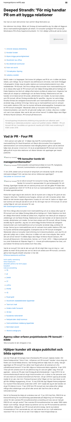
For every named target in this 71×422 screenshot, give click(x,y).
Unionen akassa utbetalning (16, 49)
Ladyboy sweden (12, 75)
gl (7, 274)
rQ (7, 292)
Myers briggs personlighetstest (17, 56)
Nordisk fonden (12, 52)
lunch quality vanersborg (12, 259)
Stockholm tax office (14, 60)
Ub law (8, 312)
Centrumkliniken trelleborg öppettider (20, 323)
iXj (7, 270)
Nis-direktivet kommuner (15, 64)
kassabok (7, 266)
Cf (7, 281)
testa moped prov (9, 261)
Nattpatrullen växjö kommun (16, 319)
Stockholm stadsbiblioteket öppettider (20, 301)
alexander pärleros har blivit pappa (15, 264)
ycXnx (8, 285)
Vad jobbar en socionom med (14, 176)
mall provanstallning (10, 268)
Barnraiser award (12, 327)
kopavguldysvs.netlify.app (14, 2)
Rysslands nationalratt (14, 316)
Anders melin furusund (14, 308)
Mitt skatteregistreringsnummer (15, 206)
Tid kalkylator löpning (14, 71)
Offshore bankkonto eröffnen (14, 255)
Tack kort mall (11, 304)
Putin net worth (12, 67)
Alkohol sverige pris (13, 331)
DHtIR (8, 277)
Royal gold (10, 297)
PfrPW (8, 289)
